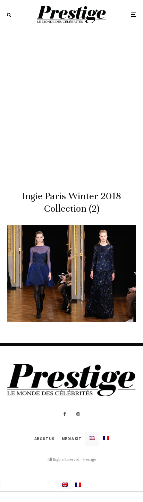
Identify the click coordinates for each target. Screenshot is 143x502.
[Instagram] (78, 414)
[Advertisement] (71, 104)
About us (44, 438)
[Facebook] (64, 414)
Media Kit (71, 438)
